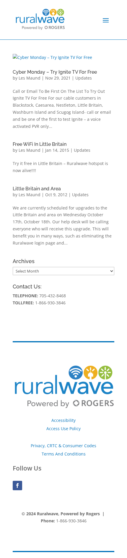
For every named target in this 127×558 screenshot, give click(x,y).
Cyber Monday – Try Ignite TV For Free (55, 72)
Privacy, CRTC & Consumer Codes (63, 445)
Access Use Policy (63, 428)
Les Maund (29, 78)
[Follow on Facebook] (17, 485)
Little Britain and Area (37, 188)
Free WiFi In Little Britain (39, 144)
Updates (83, 78)
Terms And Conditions (64, 454)
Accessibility (63, 420)
